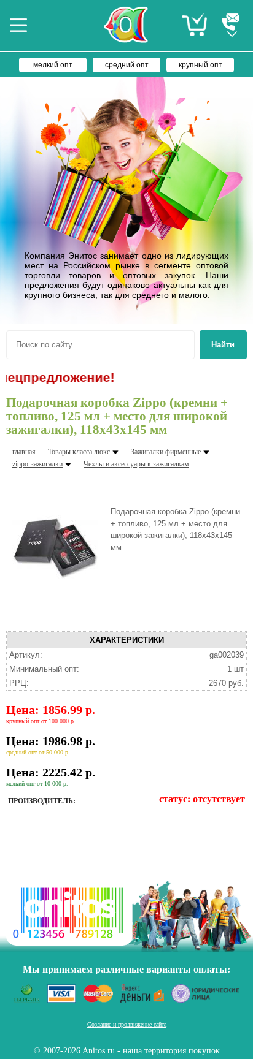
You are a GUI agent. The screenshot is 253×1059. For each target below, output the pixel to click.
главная (24, 451)
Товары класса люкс (79, 451)
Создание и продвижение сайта (126, 1024)
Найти (223, 344)
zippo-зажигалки (37, 464)
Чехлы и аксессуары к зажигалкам (136, 464)
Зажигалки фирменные (166, 451)
